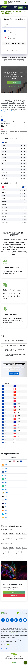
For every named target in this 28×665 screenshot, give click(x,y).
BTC (6, 464)
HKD (19, 409)
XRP (6, 475)
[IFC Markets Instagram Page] (7, 620)
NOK (19, 418)
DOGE (6, 492)
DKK (19, 401)
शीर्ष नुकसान (14, 595)
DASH (6, 489)
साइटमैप (8, 644)
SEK (19, 430)
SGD (19, 433)
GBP (19, 406)
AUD (19, 386)
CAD (19, 389)
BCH (6, 478)
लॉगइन (15, 7)
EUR (19, 403)
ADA (6, 482)
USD (19, 439)
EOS (6, 496)
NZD (19, 421)
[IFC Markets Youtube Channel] (20, 620)
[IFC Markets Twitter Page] (12, 620)
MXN (19, 415)
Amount (6, 24)
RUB (19, 427)
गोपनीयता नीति (4, 649)
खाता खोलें (20, 7)
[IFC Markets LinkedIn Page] (16, 620)
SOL (6, 503)
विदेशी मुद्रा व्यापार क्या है (6, 111)
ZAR (19, 442)
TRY (19, 436)
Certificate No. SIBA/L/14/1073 (9, 633)
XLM (6, 506)
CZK (19, 398)
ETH (6, 468)
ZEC (6, 517)
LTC (6, 471)
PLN (19, 424)
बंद (13, 662)
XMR (6, 510)
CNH (19, 395)
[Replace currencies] (14, 34)
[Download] (25, 2)
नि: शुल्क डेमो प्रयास (14, 86)
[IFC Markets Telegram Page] (25, 620)
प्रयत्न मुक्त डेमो (14, 374)
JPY (19, 412)
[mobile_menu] (25, 7)
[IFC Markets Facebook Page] (3, 620)
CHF (19, 392)
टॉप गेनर (14, 592)
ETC (6, 499)
